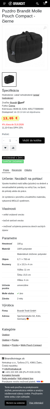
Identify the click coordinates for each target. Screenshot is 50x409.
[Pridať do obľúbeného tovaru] (5, 148)
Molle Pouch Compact (31, 345)
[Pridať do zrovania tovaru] (13, 148)
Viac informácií (36, 403)
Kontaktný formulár (11, 375)
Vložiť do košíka (31, 140)
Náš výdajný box (25, 378)
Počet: (5, 134)
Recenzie (17, 170)
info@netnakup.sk (12, 369)
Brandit (13, 102)
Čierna (12, 106)
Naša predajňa (9, 378)
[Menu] (4, 3)
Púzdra (15, 340)
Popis (6, 170)
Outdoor (6, 335)
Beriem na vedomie (15, 403)
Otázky (28, 170)
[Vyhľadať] (37, 3)
